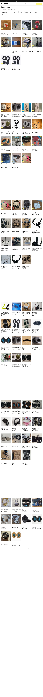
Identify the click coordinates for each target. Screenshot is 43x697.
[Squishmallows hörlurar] (6, 42)
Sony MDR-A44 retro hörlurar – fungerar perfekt (5, 248)
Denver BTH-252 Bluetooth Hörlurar (35, 428)
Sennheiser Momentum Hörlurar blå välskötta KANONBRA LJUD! (26, 211)
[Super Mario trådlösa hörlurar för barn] (26, 42)
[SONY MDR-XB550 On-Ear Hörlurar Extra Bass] (26, 306)
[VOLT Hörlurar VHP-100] (16, 241)
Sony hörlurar (14, 524)
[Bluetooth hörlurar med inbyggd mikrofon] (37, 42)
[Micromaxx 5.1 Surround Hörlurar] (37, 502)
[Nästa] (28, 549)
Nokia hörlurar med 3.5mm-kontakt (4, 266)
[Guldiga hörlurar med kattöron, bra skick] (6, 502)
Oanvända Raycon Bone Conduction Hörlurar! (16, 48)
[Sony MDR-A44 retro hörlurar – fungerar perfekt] (6, 241)
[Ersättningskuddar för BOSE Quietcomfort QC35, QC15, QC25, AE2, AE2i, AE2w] (6, 60)
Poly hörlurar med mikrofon (15, 211)
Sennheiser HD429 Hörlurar (15, 164)
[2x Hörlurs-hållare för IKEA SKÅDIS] (16, 421)
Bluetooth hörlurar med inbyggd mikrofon (36, 48)
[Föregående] (15, 549)
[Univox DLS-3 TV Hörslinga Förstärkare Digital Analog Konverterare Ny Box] (26, 241)
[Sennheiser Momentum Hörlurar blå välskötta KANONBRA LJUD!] (26, 205)
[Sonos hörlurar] (16, 223)
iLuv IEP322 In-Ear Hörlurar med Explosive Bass (16, 147)
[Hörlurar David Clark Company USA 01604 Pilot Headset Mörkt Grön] (26, 323)
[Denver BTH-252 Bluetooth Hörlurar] (37, 421)
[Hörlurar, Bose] (6, 421)
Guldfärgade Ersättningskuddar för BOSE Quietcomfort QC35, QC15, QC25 (5, 147)
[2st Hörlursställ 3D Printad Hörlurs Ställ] (6, 306)
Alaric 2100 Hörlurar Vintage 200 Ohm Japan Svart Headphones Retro (16, 130)
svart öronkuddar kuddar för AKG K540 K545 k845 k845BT (26, 364)
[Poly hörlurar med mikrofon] (16, 205)
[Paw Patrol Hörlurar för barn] (37, 25)
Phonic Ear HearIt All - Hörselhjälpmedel (26, 461)
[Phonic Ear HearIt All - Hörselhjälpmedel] (26, 455)
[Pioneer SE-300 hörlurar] (6, 223)
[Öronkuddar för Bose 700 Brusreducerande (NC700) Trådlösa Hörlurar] (37, 340)
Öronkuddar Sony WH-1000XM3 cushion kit (26, 411)
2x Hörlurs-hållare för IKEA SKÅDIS (15, 428)
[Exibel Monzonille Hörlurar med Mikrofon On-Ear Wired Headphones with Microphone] (16, 259)
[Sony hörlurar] (16, 519)
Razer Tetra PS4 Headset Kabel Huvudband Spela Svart (5, 164)
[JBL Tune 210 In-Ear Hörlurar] (26, 107)
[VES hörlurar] (37, 404)
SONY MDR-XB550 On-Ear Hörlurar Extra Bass (26, 313)
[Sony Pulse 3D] (6, 536)
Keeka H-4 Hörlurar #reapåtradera (15, 461)
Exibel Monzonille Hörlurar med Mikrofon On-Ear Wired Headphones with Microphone (16, 266)
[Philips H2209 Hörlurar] (16, 306)
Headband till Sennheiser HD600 (26, 347)
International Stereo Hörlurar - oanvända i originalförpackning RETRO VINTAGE (36, 147)
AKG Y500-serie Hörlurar (5, 329)
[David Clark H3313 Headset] (26, 141)
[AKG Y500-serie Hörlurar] (6, 323)
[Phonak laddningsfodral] (6, 438)
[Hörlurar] (16, 25)
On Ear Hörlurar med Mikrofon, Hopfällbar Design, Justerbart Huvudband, (5, 114)
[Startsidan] (6, 4)
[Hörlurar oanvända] (37, 124)
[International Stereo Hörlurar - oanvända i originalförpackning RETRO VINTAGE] (37, 141)
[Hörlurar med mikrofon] (6, 357)
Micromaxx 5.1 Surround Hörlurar (36, 509)
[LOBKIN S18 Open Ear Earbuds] (26, 502)
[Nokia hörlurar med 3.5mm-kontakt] (6, 259)
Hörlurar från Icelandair (26, 163)
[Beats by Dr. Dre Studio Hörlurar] (26, 25)
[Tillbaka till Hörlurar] (2, 10)
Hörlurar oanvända (35, 129)
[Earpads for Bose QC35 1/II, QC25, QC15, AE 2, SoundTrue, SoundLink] (26, 519)
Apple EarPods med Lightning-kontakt (36, 211)
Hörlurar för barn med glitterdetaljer (26, 428)
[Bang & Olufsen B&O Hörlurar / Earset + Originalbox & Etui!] (26, 259)
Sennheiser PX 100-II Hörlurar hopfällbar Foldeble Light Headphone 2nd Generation (36, 230)
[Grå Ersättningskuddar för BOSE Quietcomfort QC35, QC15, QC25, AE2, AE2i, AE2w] (26, 124)
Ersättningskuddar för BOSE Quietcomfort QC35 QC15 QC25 (16, 66)
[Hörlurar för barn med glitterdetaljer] (26, 421)
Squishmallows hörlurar (5, 47)
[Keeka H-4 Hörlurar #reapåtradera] (16, 455)
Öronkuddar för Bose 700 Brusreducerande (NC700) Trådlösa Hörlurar (36, 347)
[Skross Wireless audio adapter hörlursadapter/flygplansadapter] (6, 25)
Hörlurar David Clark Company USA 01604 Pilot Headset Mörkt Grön (26, 330)
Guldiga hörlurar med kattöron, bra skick (5, 509)
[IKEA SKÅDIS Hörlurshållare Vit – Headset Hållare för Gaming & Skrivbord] (37, 306)
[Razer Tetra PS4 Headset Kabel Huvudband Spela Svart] (6, 158)
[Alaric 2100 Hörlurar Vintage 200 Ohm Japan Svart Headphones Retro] (16, 124)
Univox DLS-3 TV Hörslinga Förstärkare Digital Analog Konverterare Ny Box (26, 248)
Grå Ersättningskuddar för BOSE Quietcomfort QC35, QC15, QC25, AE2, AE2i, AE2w (26, 130)
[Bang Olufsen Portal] (26, 438)
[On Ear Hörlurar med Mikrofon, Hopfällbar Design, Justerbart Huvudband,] (6, 107)
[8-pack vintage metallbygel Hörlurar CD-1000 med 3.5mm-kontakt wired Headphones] (37, 241)
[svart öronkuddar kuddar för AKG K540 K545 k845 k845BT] (26, 357)
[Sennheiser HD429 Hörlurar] (16, 158)
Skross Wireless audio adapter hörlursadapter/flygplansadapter (6, 31)
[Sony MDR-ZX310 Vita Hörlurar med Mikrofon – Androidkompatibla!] (6, 519)
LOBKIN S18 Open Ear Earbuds (26, 509)
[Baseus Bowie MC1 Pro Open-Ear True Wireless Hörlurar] (16, 502)
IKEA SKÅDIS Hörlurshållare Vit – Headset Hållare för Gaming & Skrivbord (36, 313)
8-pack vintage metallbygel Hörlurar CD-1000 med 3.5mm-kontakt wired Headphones (37, 248)
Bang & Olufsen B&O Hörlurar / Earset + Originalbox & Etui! (26, 266)
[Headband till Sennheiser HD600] (26, 340)
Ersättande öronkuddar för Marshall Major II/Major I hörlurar (16, 114)
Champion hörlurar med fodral (36, 445)
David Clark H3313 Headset (25, 147)
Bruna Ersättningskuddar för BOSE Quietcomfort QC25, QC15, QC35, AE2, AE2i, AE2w (16, 411)
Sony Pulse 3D (4, 541)
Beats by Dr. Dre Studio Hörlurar (26, 31)
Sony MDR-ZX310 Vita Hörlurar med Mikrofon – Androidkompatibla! (5, 525)
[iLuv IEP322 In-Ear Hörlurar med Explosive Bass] (16, 141)
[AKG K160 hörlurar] (26, 223)
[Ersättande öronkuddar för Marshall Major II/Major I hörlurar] (16, 107)
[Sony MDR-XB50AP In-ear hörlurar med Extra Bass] (37, 107)
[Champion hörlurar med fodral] (37, 438)
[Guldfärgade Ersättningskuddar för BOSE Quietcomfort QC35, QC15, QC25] (6, 141)
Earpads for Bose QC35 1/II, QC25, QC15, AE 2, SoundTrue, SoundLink (26, 525)
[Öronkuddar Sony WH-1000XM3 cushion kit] (26, 404)
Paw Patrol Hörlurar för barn (36, 31)
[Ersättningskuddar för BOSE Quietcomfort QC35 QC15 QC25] (16, 60)
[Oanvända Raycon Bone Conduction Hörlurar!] (16, 42)
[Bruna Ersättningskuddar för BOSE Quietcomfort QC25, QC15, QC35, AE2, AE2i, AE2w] (16, 404)
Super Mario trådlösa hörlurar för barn (26, 48)
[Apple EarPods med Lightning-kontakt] (37, 205)
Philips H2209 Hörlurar (16, 312)
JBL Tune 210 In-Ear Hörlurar (25, 114)
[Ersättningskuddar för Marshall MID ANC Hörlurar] (37, 323)
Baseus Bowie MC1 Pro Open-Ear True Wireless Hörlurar (16, 509)
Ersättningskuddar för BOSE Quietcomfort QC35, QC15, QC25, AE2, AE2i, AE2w (5, 66)
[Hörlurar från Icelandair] (26, 158)
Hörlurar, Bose (3, 427)
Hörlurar (4, 9)
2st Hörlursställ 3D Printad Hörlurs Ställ (5, 313)
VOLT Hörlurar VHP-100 (16, 247)
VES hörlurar (34, 410)
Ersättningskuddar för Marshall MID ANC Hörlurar (36, 330)
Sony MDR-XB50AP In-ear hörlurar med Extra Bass (37, 114)
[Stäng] (42, 1)
